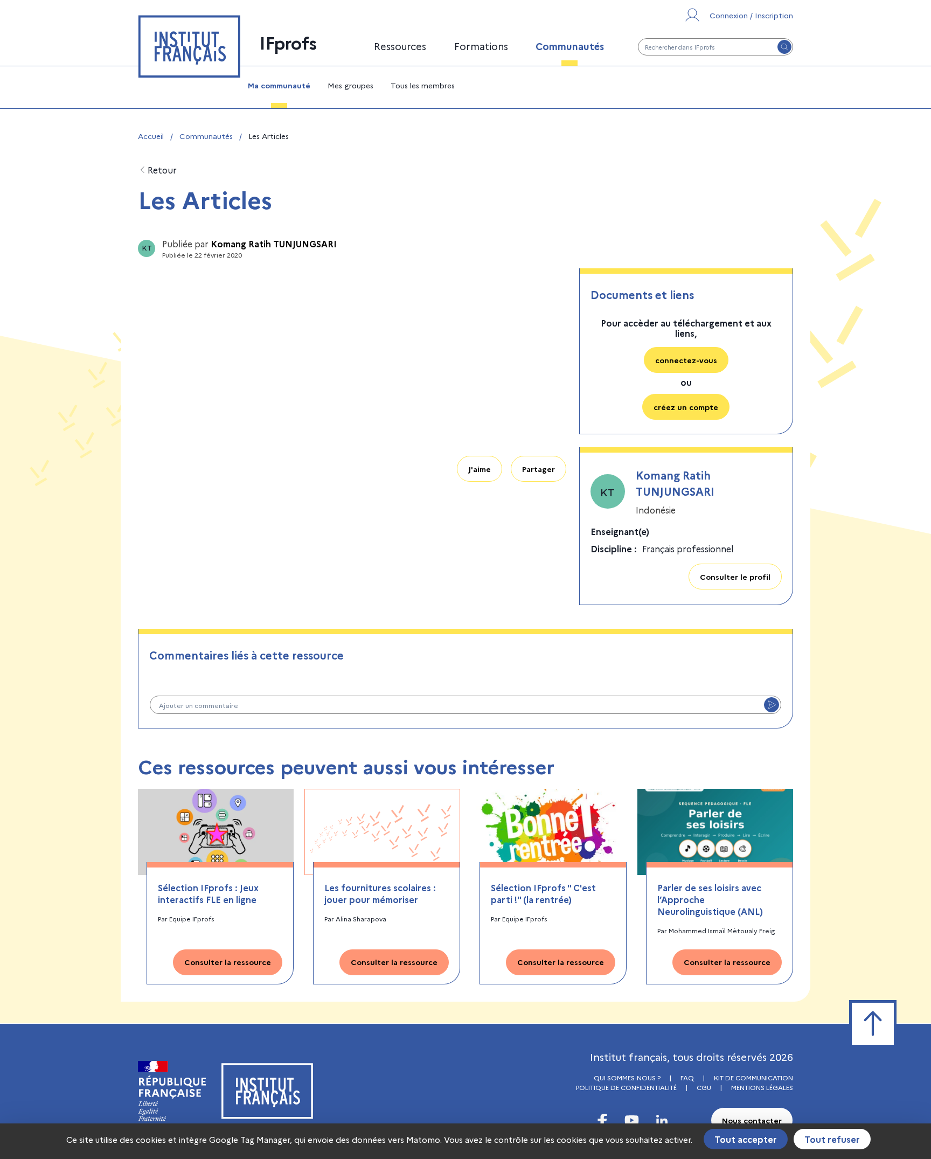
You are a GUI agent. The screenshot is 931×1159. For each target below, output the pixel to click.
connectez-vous (686, 360)
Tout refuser (832, 1139)
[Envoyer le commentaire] (771, 704)
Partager (538, 468)
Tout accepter (745, 1139)
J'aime (479, 468)
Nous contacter (752, 1120)
